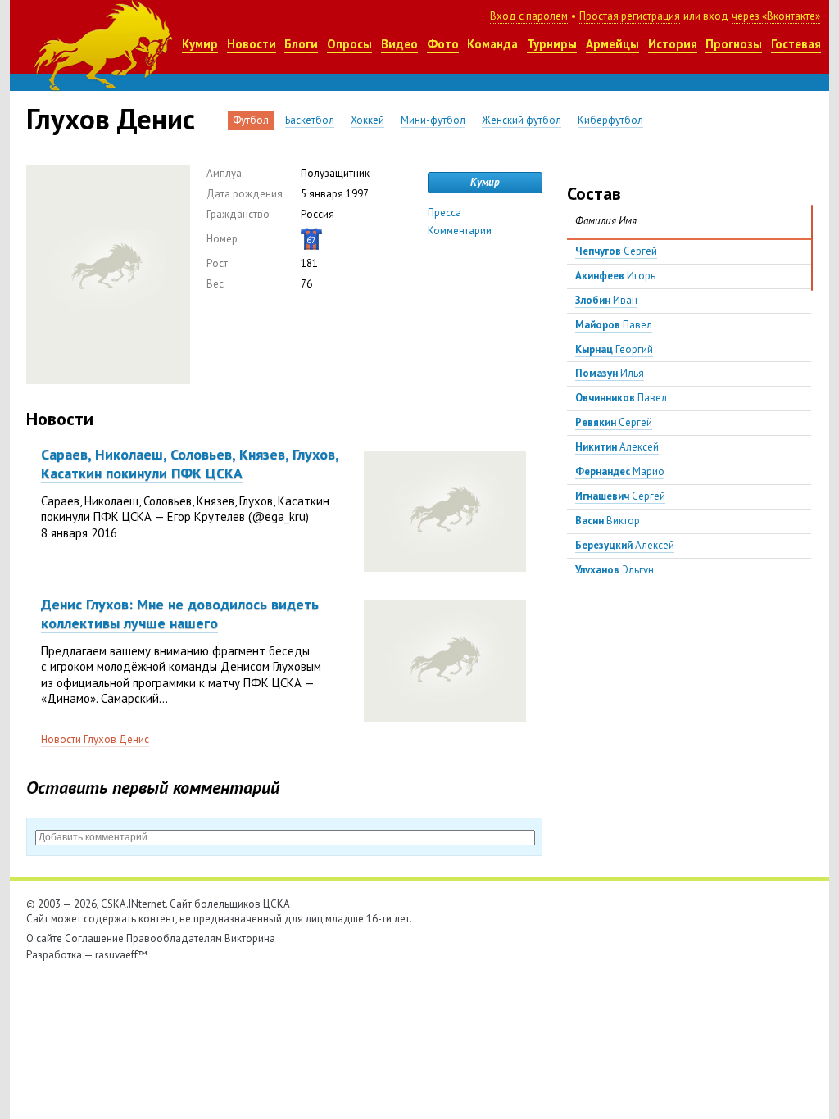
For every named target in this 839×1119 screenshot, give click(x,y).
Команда (492, 44)
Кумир (200, 44)
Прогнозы (733, 44)
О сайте (44, 938)
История (672, 44)
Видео (399, 44)
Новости (251, 44)
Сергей (616, 251)
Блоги (301, 44)
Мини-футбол (433, 120)
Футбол (251, 120)
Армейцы (612, 44)
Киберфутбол (610, 120)
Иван (606, 300)
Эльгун (614, 570)
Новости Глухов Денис (95, 739)
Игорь (615, 276)
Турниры (552, 44)
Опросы (349, 44)
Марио (619, 471)
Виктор (607, 521)
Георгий (614, 349)
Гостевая (796, 44)
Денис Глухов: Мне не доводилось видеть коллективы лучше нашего (180, 613)
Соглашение (94, 938)
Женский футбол (521, 120)
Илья (609, 373)
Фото (443, 44)
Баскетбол (309, 120)
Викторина (249, 938)
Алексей (617, 447)
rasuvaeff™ (121, 955)
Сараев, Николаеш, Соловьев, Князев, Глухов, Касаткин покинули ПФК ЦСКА (190, 463)
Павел (613, 325)
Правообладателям (174, 938)
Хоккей (367, 120)
